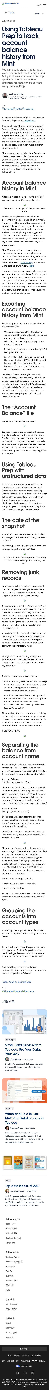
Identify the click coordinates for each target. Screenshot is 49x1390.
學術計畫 (9, 1285)
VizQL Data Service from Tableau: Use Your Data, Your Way (23, 1049)
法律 (3, 1361)
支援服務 (10, 1318)
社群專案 (9, 1276)
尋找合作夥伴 (11, 1304)
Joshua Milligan (16, 94)
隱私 (17, 1361)
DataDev (9, 1271)
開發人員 (25, 1355)
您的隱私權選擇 (26, 1366)
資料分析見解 (11, 1233)
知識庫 (8, 1323)
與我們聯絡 (10, 1242)
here (32, 265)
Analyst (12, 982)
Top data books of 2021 (22, 1186)
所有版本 (9, 1337)
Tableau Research (13, 1238)
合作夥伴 (10, 1299)
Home (6, 13)
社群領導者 (10, 1266)
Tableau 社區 (11, 1280)
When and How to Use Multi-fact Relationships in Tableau (24, 1118)
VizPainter (29, 120)
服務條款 (10, 1361)
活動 (8, 1290)
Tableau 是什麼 (13, 1219)
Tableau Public (12, 1257)
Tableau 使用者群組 (14, 1262)
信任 (10, 1355)
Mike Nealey (26, 262)
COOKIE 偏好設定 (38, 1361)
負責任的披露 (25, 1361)
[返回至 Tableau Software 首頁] (11, 2)
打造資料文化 (11, 1228)
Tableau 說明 (11, 1333)
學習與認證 (10, 1328)
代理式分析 (10, 1224)
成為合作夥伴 (11, 1309)
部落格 (12, 13)
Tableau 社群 (12, 1252)
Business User (24, 982)
